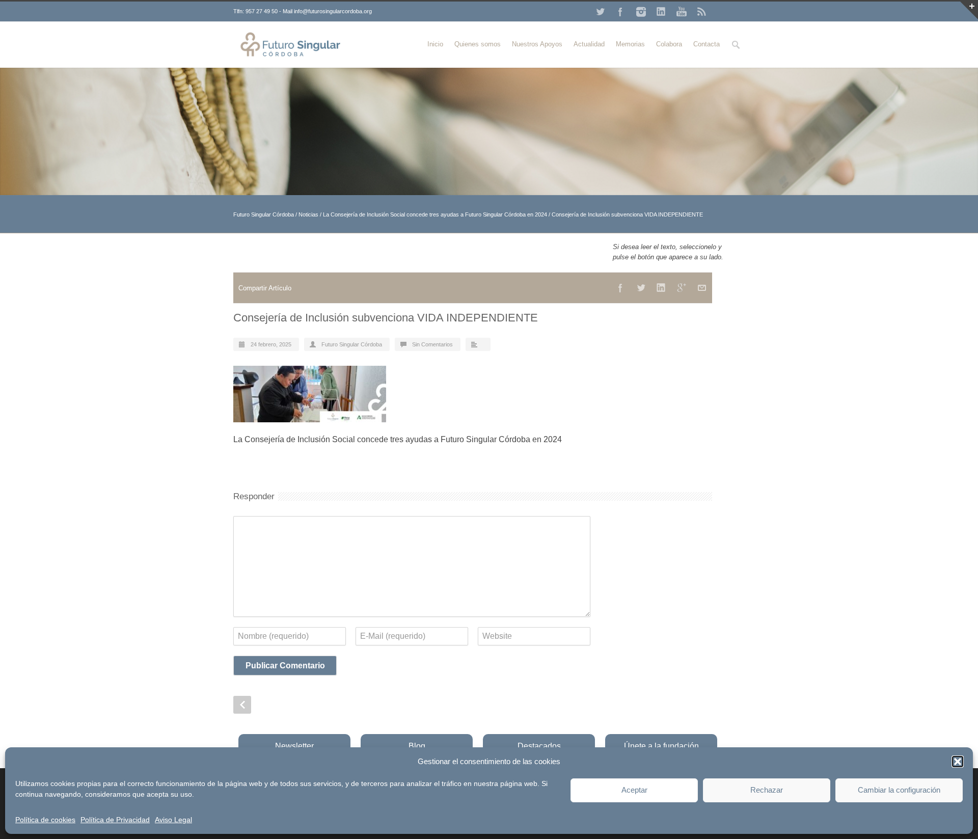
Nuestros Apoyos (537, 44)
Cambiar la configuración (899, 790)
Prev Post (242, 705)
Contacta (706, 44)
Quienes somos (477, 44)
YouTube (681, 12)
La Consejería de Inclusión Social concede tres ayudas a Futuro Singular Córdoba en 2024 (435, 214)
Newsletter (294, 746)
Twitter (600, 12)
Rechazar (766, 790)
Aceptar (634, 790)
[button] (958, 761)
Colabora (669, 44)
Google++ (681, 288)
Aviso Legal (173, 820)
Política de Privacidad (115, 820)
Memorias (630, 44)
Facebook (620, 12)
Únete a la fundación (661, 746)
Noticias (308, 214)
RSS (702, 12)
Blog (417, 746)
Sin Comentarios (432, 344)
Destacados (539, 746)
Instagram (641, 12)
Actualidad (589, 44)
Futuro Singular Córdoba (263, 214)
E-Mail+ (702, 288)
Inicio (435, 44)
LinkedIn (661, 12)
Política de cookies (45, 820)
